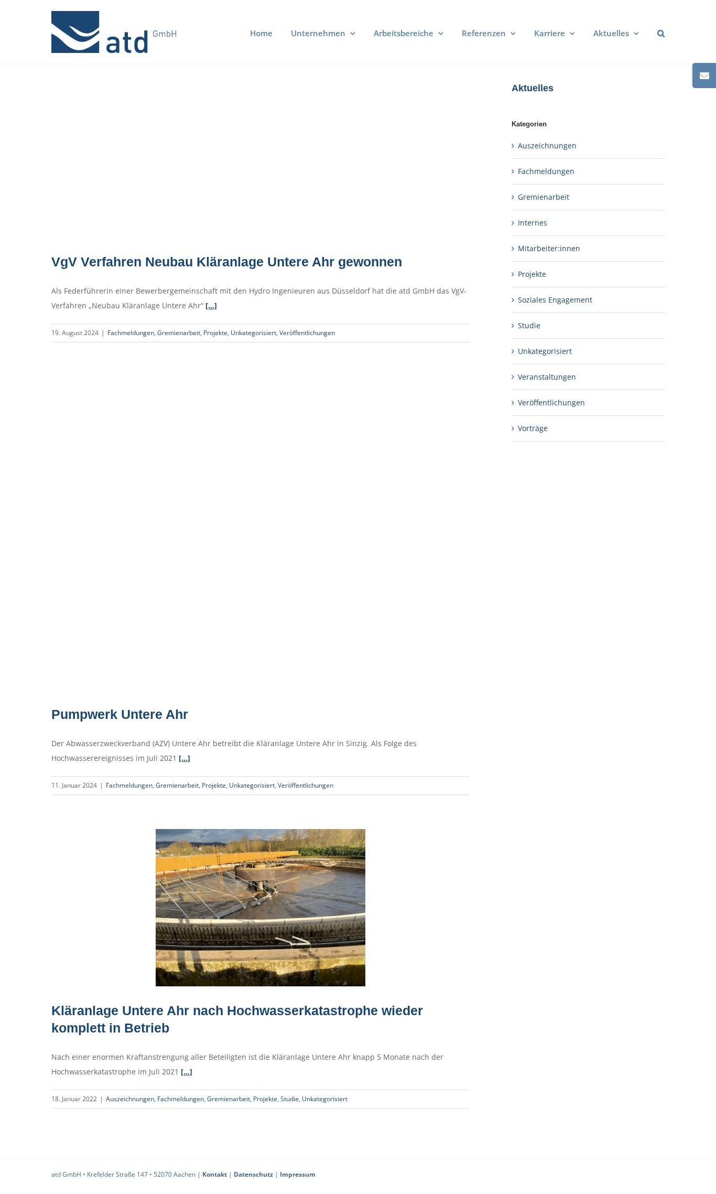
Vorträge (533, 428)
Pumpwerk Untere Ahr (119, 714)
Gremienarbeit (178, 332)
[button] (661, 32)
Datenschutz (253, 1174)
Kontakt (214, 1174)
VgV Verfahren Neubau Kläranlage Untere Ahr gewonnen (226, 261)
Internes (532, 223)
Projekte (215, 332)
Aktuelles (533, 88)
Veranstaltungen (547, 377)
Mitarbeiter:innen (549, 248)
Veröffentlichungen (307, 332)
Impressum (298, 1174)
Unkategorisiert (253, 332)
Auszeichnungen (130, 1098)
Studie (289, 1098)
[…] (211, 305)
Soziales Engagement (555, 300)
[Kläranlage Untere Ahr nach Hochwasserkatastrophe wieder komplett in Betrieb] (260, 907)
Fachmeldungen (130, 332)
